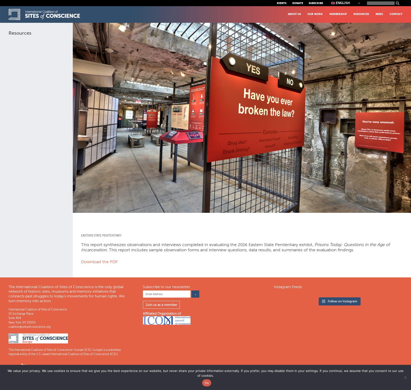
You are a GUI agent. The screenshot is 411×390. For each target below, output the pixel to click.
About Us (294, 14)
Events (281, 3)
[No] (405, 377)
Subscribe (316, 3)
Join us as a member (161, 305)
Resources (361, 14)
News (379, 14)
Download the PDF (99, 261)
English (342, 3)
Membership (338, 14)
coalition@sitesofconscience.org (30, 326)
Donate (297, 3)
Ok (207, 383)
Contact (396, 14)
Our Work (315, 14)
